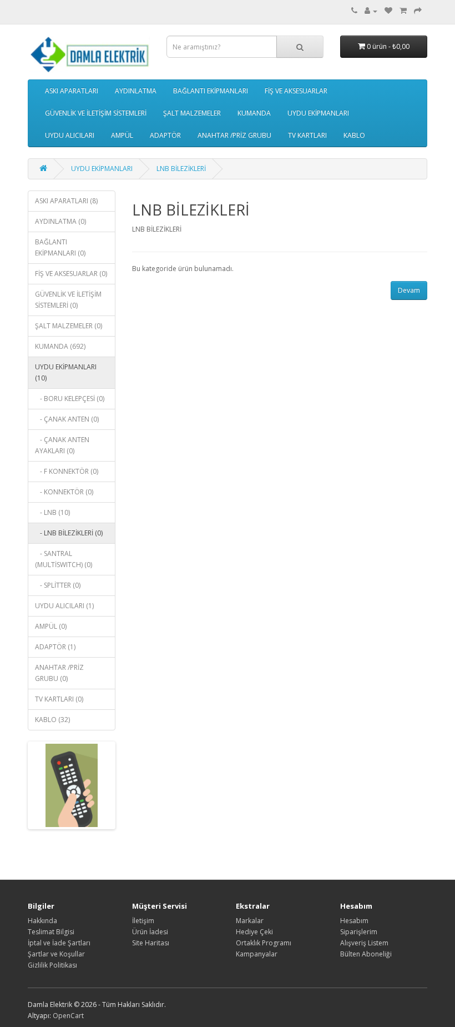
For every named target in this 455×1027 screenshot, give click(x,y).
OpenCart (68, 1015)
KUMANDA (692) (60, 346)
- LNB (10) (52, 512)
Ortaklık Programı (263, 943)
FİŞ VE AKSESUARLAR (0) (71, 273)
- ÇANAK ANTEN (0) (67, 419)
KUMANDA (254, 113)
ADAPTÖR (165, 135)
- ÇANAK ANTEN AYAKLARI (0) (62, 445)
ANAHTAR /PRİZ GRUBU (234, 135)
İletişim (143, 920)
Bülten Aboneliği (366, 954)
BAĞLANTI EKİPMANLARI (210, 91)
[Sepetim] (403, 11)
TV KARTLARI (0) (59, 699)
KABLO (354, 135)
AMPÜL (122, 135)
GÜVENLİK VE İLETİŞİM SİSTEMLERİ (95, 113)
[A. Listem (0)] (388, 11)
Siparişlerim (358, 931)
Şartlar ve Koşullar (56, 954)
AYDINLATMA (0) (60, 221)
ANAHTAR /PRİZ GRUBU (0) (59, 673)
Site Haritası (150, 943)
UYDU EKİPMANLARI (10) (66, 372)
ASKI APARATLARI (71, 91)
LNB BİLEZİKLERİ (181, 168)
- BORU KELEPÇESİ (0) (69, 398)
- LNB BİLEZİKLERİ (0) (69, 533)
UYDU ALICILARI (69, 135)
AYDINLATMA (135, 91)
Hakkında (42, 920)
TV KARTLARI (307, 135)
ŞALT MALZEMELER (192, 113)
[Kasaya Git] (418, 11)
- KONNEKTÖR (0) (64, 492)
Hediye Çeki (254, 931)
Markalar (250, 920)
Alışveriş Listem (364, 943)
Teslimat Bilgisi (51, 931)
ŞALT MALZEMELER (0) (68, 325)
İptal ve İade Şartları (59, 943)
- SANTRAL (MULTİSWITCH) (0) (63, 559)
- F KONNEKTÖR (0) (66, 471)
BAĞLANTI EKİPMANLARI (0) (60, 247)
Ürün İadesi (150, 931)
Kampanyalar (256, 954)
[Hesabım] (371, 11)
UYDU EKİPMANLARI (318, 113)
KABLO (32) (52, 719)
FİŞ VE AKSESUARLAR (296, 91)
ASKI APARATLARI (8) (66, 201)
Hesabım (354, 920)
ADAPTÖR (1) (55, 647)
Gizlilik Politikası (52, 965)
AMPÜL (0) (51, 626)
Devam (409, 290)
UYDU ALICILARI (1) (64, 605)
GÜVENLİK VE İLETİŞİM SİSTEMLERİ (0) (68, 299)
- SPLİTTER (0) (57, 585)
